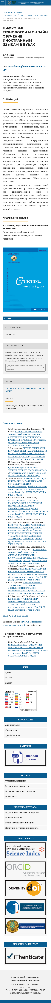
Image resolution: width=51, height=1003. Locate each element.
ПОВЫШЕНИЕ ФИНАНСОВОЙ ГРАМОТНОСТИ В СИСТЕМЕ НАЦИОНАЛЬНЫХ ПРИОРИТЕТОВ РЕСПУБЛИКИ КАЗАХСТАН (28, 553)
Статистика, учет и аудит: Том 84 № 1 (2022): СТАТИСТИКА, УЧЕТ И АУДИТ (27, 492)
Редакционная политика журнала (22, 812)
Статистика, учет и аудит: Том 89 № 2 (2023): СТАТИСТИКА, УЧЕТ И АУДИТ (27, 541)
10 (23, 615)
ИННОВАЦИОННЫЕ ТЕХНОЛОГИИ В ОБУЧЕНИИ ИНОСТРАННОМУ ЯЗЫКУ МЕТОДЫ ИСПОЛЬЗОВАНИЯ (25, 647)
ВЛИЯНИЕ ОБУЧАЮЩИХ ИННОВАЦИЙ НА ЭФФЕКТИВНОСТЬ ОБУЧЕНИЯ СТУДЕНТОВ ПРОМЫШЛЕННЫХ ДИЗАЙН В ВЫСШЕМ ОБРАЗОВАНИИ (27, 484)
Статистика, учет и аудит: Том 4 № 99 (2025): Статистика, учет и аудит (27, 443)
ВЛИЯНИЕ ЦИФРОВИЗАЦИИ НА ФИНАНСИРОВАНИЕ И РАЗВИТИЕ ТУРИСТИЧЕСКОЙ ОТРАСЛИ (24, 602)
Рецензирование (13, 817)
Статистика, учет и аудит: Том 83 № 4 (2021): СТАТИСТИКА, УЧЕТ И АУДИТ (26, 592)
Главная (7, 12)
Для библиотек (12, 735)
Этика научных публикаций (19, 822)
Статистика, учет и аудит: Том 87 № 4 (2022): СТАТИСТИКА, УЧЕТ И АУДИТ (28, 514)
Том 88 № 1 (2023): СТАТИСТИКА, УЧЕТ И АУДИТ (25, 15)
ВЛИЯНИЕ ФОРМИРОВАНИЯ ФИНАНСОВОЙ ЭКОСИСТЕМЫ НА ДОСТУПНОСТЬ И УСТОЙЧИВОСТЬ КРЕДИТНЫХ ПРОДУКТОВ (25, 435)
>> (27, 615)
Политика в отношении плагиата (21, 828)
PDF (8, 318)
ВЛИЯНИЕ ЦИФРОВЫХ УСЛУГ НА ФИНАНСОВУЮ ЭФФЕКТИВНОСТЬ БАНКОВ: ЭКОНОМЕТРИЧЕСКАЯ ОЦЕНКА (27, 571)
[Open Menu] (2, 2)
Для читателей (12, 725)
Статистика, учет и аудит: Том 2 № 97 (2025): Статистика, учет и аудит (27, 474)
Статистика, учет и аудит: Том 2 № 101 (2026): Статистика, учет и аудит (27, 578)
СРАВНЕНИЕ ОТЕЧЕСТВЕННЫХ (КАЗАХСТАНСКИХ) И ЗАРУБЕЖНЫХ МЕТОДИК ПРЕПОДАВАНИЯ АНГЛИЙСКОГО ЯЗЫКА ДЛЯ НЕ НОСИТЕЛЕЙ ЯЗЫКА (25, 506)
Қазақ (8, 672)
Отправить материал (15, 780)
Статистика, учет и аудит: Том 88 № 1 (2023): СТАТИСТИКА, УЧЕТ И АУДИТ (26, 457)
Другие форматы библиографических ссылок (24, 368)
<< (4, 615)
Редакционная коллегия (17, 786)
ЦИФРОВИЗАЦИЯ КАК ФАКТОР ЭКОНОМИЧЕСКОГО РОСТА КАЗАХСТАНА (27, 468)
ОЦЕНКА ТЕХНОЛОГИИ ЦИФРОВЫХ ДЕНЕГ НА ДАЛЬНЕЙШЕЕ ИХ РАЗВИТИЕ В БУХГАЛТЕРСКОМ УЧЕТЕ (27, 451)
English (8, 683)
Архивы (18, 12)
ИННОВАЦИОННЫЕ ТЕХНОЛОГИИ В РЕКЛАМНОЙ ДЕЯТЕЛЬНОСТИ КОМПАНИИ (25, 585)
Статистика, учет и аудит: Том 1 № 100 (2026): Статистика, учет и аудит (27, 562)
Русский (9, 677)
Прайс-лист (11, 796)
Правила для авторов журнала (20, 791)
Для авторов (11, 730)
